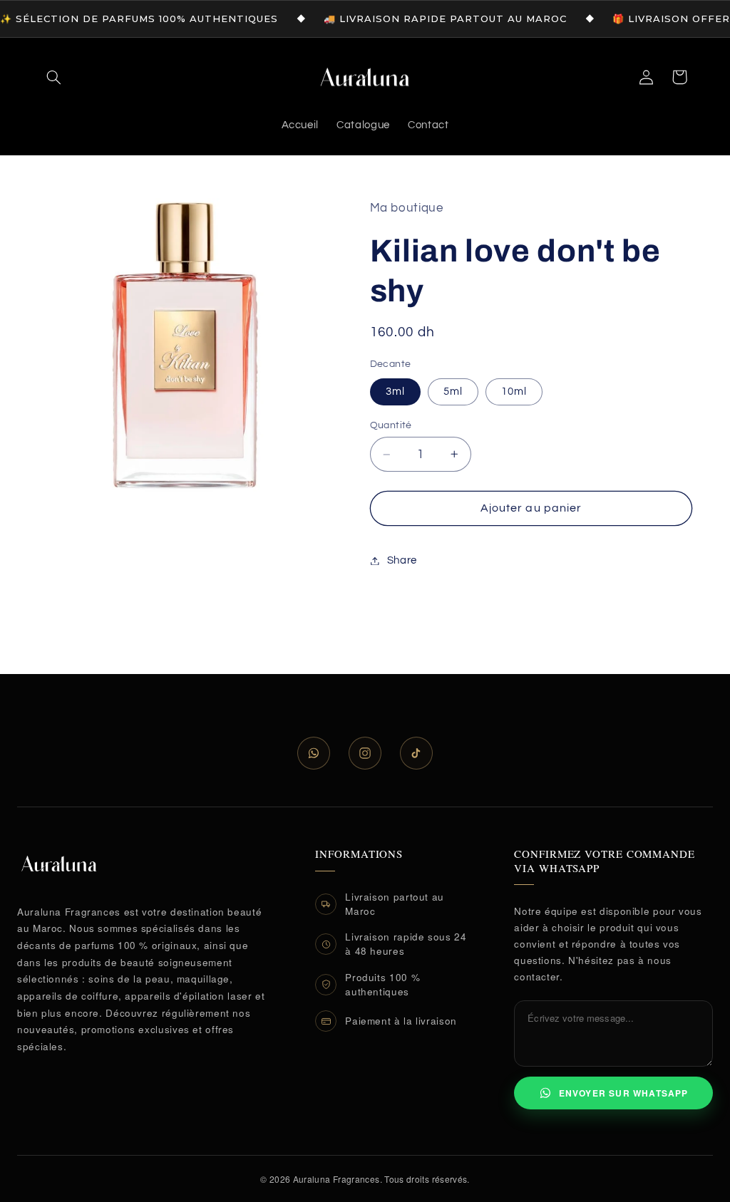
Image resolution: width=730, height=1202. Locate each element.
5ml (453, 391)
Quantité (391, 425)
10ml (514, 391)
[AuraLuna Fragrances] (59, 863)
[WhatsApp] (313, 753)
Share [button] (402, 560)
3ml (395, 391)
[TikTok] (416, 753)
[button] (54, 77)
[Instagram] (365, 753)
